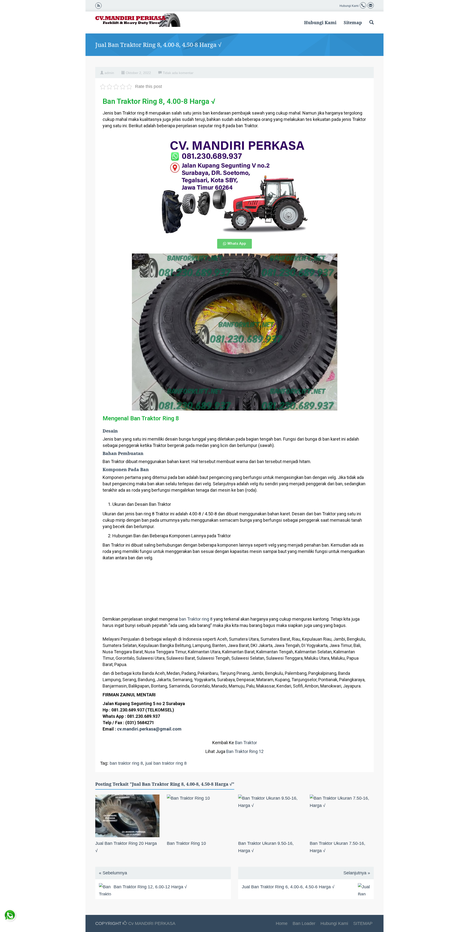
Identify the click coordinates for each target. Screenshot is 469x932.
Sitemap (353, 22)
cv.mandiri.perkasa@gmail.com (149, 728)
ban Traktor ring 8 (196, 619)
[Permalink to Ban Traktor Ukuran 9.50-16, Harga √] (270, 815)
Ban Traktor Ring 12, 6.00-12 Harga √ (150, 886)
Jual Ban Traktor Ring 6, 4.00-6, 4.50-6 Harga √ (288, 886)
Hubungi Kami (320, 22)
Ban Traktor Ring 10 (186, 843)
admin (109, 73)
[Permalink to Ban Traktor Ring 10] (199, 815)
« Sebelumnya (113, 872)
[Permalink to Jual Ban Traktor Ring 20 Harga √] (127, 815)
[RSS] (98, 5)
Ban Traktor (246, 742)
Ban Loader (304, 923)
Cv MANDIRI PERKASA (151, 923)
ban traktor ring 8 (126, 763)
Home (282, 923)
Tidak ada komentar (178, 73)
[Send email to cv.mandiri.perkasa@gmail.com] (370, 6)
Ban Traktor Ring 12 (245, 751)
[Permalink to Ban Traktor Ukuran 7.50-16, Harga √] (342, 815)
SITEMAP (363, 923)
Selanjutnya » (356, 872)
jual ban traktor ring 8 (166, 763)
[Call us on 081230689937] (363, 6)
